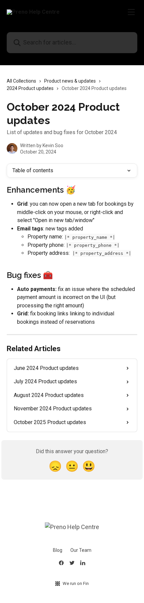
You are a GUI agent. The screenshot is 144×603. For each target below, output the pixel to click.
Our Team (80, 550)
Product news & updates (70, 81)
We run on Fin (76, 583)
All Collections (21, 81)
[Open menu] (131, 12)
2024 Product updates (30, 88)
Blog (57, 550)
